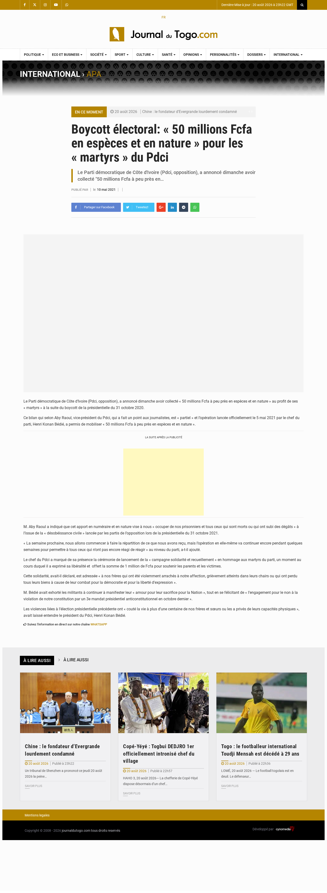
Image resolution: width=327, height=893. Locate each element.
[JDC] (163, 34)
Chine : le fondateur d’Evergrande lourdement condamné (189, 111)
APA (93, 74)
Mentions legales (37, 815)
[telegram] (183, 207)
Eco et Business (66, 54)
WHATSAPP (98, 624)
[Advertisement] (163, 482)
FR (164, 17)
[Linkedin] (172, 207)
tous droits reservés (105, 830)
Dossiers (255, 54)
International (287, 54)
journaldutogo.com (76, 830)
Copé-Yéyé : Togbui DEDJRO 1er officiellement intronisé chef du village (158, 753)
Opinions (191, 54)
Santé (167, 54)
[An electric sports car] (65, 703)
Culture (144, 54)
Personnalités (223, 54)
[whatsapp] (194, 207)
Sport (120, 54)
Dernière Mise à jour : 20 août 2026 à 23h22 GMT (257, 5)
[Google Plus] (161, 207)
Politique (33, 54)
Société (97, 54)
